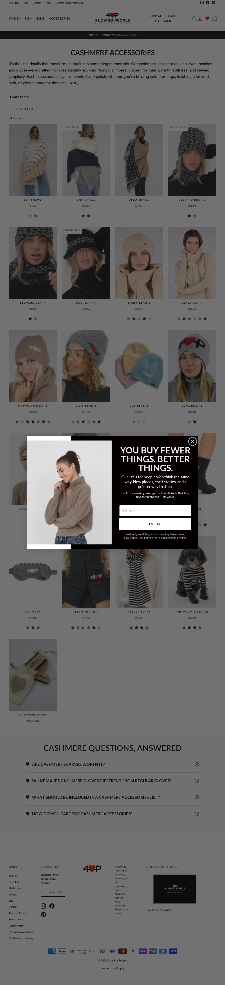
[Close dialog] (192, 441)
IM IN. (155, 524)
